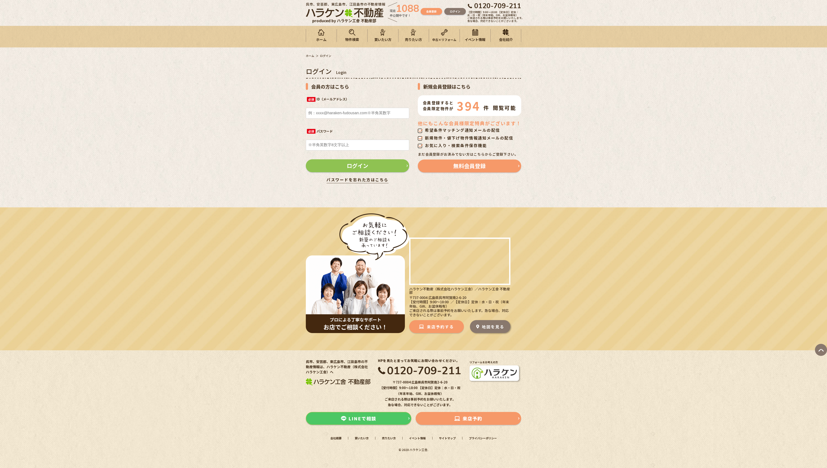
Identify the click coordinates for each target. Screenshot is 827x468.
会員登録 (431, 11)
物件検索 (352, 39)
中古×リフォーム (444, 40)
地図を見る (493, 326)
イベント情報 (475, 39)
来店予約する (440, 326)
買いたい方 (383, 39)
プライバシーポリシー (483, 438)
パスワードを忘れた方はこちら (357, 180)
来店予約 (472, 418)
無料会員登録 (469, 166)
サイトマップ (447, 438)
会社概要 (336, 438)
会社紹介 (506, 39)
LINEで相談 (362, 418)
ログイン (455, 11)
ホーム (321, 39)
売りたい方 (413, 39)
